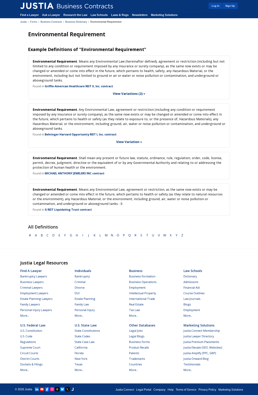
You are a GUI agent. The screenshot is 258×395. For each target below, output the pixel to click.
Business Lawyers (32, 282)
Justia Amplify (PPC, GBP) (199, 353)
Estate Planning (85, 299)
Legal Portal (143, 389)
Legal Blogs (136, 336)
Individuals (83, 271)
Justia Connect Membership (201, 331)
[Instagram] (52, 389)
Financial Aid (191, 288)
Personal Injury (85, 310)
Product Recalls (139, 347)
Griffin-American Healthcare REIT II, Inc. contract (79, 86)
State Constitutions (87, 331)
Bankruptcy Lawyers (33, 276)
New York (81, 359)
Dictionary (190, 276)
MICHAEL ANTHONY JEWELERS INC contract (74, 173)
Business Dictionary (76, 21)
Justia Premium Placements (201, 342)
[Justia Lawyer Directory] (72, 389)
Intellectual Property (142, 293)
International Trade (142, 299)
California (81, 347)
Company (159, 389)
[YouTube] (42, 389)
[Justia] (37, 6)
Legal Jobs (136, 331)
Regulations (28, 342)
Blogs (187, 304)
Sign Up (230, 5)
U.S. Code (26, 336)
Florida (79, 353)
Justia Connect (124, 389)
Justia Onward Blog (196, 359)
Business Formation (142, 276)
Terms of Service (186, 389)
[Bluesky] (62, 389)
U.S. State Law (86, 325)
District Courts (29, 359)
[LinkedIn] (37, 389)
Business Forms (139, 342)
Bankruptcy (82, 276)
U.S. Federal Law (32, 325)
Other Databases (142, 325)
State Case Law (84, 342)
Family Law (82, 304)
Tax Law (134, 310)
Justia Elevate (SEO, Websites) (202, 347)
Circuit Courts (29, 353)
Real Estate (136, 304)
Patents (134, 353)
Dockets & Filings (31, 364)
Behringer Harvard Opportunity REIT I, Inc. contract (81, 134)
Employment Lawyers (34, 293)
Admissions (190, 282)
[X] (67, 389)
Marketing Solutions (164, 14)
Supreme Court (30, 347)
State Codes (82, 336)
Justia (23, 21)
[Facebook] (47, 389)
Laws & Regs (120, 14)
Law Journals (191, 299)
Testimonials (191, 364)
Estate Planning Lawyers (36, 299)
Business (136, 271)
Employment (137, 288)
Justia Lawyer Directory (198, 336)
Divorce (80, 288)
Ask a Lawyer (51, 14)
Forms (33, 21)
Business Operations (143, 282)
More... (24, 316)
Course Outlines (194, 293)
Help (171, 389)
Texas (78, 364)
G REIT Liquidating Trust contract (68, 210)
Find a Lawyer (29, 14)
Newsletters (140, 14)
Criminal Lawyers (31, 288)
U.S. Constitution (31, 331)
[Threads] (57, 389)
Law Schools (99, 14)
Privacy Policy (207, 389)
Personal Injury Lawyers (36, 310)
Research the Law (75, 14)
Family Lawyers (30, 304)
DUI (77, 293)
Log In (215, 5)
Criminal (80, 282)
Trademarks (137, 359)
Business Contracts (51, 21)
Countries (135, 364)
